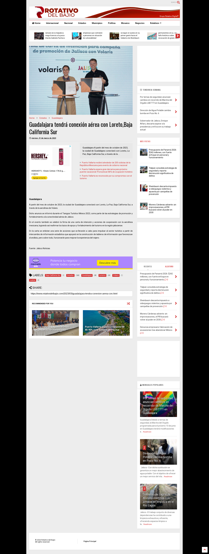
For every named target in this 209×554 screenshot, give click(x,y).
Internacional (52, 23)
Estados (82, 23)
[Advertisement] (158, 63)
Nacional (68, 23)
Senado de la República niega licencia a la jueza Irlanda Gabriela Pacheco (52, 35)
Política (111, 23)
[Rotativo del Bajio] (104, 16)
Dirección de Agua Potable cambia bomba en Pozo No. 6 (157, 457)
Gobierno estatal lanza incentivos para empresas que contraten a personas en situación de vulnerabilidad (89, 33)
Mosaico (125, 23)
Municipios (97, 23)
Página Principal (89, 541)
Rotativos (154, 23)
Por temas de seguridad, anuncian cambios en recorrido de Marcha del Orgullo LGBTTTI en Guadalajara (158, 406)
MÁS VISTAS (145, 141)
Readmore (147, 432)
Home (37, 23)
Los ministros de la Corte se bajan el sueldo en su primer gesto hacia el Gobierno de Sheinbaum (127, 34)
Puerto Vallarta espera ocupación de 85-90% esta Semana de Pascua (105, 328)
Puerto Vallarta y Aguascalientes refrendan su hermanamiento (52, 328)
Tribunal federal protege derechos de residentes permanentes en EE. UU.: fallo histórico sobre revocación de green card (165, 33)
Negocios (139, 23)
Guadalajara (57, 118)
